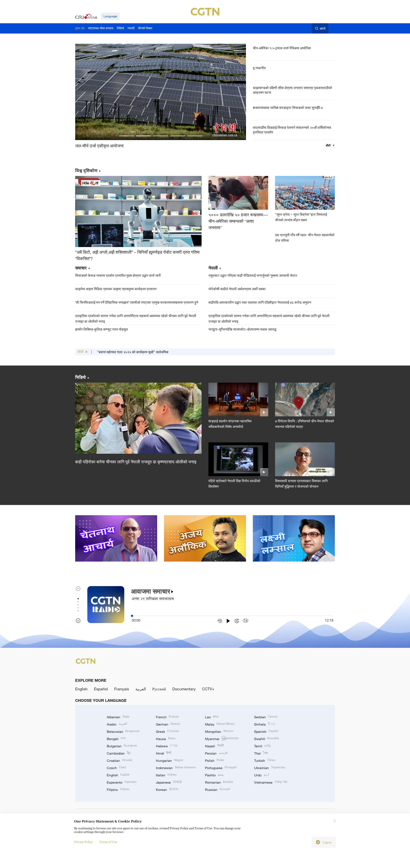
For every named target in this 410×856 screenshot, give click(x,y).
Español (101, 688)
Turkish (265, 760)
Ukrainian (269, 768)
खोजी (322, 28)
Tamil (262, 746)
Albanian (118, 717)
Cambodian (118, 753)
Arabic (117, 724)
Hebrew (166, 746)
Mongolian (219, 731)
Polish (214, 760)
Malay (220, 724)
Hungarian (169, 760)
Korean (167, 789)
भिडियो (80, 377)
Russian (217, 789)
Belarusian (123, 731)
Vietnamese (270, 782)
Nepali (214, 746)
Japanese (169, 782)
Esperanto (121, 782)
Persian (216, 753)
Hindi (163, 753)
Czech (116, 768)
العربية (140, 688)
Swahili (266, 739)
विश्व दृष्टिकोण (86, 170)
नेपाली (213, 268)
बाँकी (328, 145)
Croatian (119, 760)
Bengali (116, 739)
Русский (159, 688)
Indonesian (176, 768)
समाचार (81, 268)
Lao (211, 717)
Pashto (214, 775)
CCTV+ (208, 688)
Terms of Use (108, 842)
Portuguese (221, 768)
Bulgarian (122, 746)
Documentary (184, 688)
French (167, 717)
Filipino (118, 789)
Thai (261, 753)
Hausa (165, 739)
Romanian (219, 782)
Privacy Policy (83, 842)
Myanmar (222, 739)
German (168, 724)
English (81, 688)
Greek (167, 731)
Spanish (266, 731)
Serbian (266, 717)
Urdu (261, 775)
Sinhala (264, 724)
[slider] (132, 616)
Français (121, 688)
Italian (166, 775)
